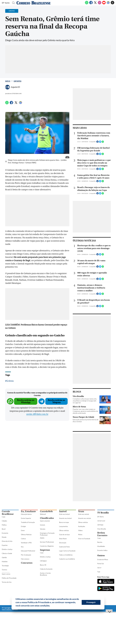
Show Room (63, 539)
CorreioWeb (46, 511)
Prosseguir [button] (91, 602)
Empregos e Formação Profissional (47, 534)
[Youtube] (104, 4)
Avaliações (81, 526)
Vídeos (80, 530)
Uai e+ (99, 568)
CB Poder (100, 525)
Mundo (4, 537)
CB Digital (43, 561)
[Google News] (108, 4)
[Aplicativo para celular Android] (105, 588)
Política (4, 525)
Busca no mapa (64, 522)
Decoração (62, 543)
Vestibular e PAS (26, 543)
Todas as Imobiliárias (66, 555)
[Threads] (112, 4)
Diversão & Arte (7, 541)
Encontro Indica (102, 550)
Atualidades (101, 546)
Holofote (4, 561)
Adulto (42, 538)
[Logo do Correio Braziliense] (34, 3)
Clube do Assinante (46, 569)
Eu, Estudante (28, 511)
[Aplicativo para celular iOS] (105, 581)
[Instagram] (99, 4)
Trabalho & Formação (28, 522)
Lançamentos (63, 526)
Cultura (23, 539)
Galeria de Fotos (64, 547)
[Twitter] (95, 4)
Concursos (26, 563)
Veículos (42, 529)
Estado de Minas (102, 559)
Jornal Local (101, 521)
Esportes (17, 81)
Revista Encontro (102, 534)
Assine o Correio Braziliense (45, 574)
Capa (3, 517)
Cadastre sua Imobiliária (67, 559)
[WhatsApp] (86, 4)
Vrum (81, 511)
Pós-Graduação (26, 555)
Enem (23, 530)
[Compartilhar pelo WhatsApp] (103, 142)
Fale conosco (25, 559)
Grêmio (10, 381)
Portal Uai (100, 563)
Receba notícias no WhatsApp (25, 401)
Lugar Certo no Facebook (67, 551)
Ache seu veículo (83, 514)
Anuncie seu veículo (84, 518)
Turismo (4, 570)
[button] (50, 605)
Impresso (45, 550)
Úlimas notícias (64, 530)
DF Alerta (100, 517)
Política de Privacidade (9, 578)
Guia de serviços (64, 534)
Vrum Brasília (101, 529)
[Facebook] (91, 4)
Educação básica (26, 514)
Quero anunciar (45, 521)
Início (7, 81)
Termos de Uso (6, 582)
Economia (5, 533)
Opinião (4, 557)
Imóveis (42, 525)
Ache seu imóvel (64, 514)
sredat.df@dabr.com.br (37, 414)
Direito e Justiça (7, 549)
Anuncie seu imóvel (65, 518)
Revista (99, 542)
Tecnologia (5, 566)
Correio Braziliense (8, 512)
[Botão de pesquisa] (13, 3)
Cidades (4, 521)
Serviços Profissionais (47, 542)
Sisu (22, 547)
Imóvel (62, 511)
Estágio (23, 526)
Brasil (3, 529)
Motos (80, 534)
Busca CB (43, 565)
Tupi (98, 572)
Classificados (47, 518)
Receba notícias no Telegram (56, 401)
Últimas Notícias (26, 534)
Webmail (43, 514)
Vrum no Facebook (84, 539)
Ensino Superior (26, 518)
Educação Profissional (28, 551)
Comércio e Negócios (47, 546)
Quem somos (6, 574)
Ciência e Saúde (7, 553)
